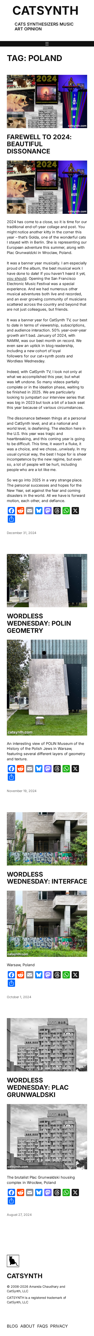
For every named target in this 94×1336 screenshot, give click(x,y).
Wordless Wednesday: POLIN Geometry (39, 623)
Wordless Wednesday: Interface (47, 878)
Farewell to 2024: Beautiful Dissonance (39, 144)
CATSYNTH (45, 10)
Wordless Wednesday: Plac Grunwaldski (38, 1088)
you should (16, 278)
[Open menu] (47, 43)
